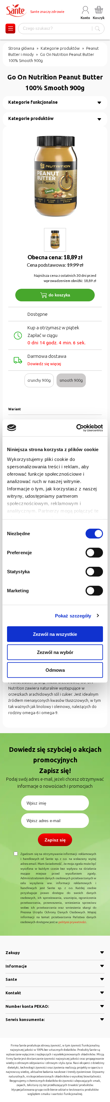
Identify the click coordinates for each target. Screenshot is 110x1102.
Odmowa (55, 670)
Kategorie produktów (60, 48)
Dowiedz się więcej (44, 364)
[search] (97, 28)
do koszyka (59, 295)
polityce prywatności (72, 922)
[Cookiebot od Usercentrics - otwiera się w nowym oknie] (77, 428)
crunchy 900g (39, 380)
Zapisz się (55, 839)
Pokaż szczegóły (73, 615)
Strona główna (21, 48)
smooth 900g (71, 380)
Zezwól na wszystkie (55, 634)
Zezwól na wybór (55, 652)
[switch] (94, 553)
